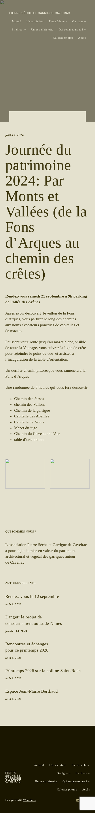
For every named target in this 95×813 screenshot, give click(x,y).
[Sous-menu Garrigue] (85, 21)
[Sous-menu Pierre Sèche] (66, 21)
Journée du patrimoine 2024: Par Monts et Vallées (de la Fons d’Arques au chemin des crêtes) (46, 211)
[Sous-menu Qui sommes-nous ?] (85, 29)
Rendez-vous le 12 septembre (32, 596)
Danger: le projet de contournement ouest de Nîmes (33, 619)
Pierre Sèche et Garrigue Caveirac (39, 13)
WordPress (29, 800)
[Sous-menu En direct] (25, 29)
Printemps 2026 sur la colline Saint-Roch (43, 670)
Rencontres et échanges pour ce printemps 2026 (27, 646)
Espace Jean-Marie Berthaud (31, 691)
